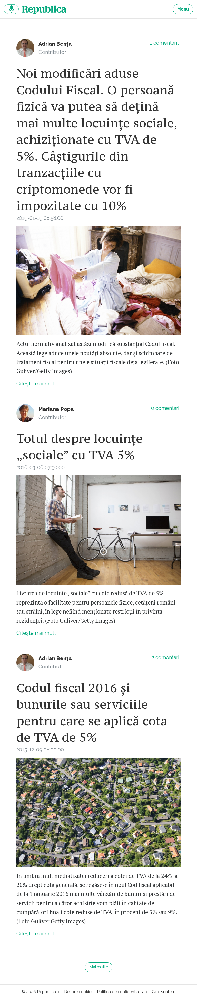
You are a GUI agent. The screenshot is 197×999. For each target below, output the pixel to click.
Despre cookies (78, 991)
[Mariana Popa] (25, 413)
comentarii (166, 408)
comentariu (165, 43)
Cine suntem (163, 991)
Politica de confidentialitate (122, 991)
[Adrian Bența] (25, 48)
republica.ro (35, 9)
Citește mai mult (36, 384)
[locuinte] (98, 812)
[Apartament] (98, 530)
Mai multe (98, 967)
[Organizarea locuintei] (98, 280)
